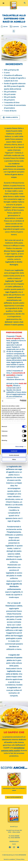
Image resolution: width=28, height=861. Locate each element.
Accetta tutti (14, 451)
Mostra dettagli (19, 446)
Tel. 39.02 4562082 (14, 836)
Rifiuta (14, 459)
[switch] (24, 431)
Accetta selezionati (14, 455)
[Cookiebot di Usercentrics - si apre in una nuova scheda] (20, 401)
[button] (3, 3)
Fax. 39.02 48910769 (14, 837)
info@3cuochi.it (14, 841)
